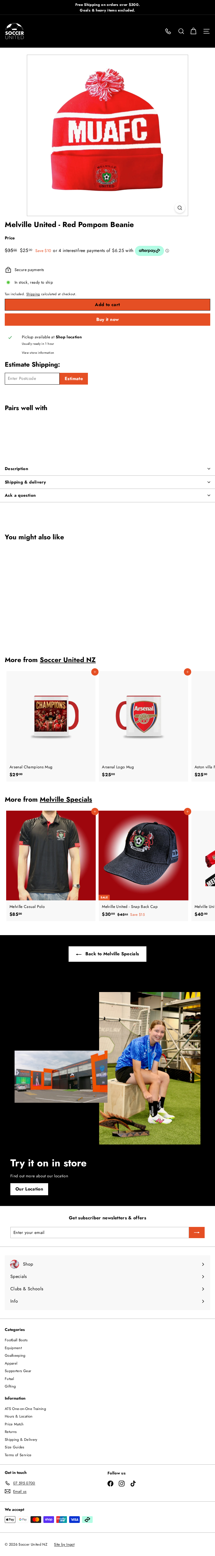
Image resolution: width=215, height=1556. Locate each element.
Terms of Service (18, 1455)
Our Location (29, 1189)
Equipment (13, 1348)
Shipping (33, 294)
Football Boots (16, 1340)
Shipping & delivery (25, 482)
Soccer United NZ (68, 660)
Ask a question (20, 495)
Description (16, 469)
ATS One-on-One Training (25, 1408)
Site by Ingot (64, 1544)
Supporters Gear (18, 1371)
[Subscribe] (197, 1232)
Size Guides (14, 1447)
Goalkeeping (15, 1355)
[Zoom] (180, 208)
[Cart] (193, 31)
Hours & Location (19, 1416)
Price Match (14, 1424)
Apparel (11, 1363)
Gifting (10, 1386)
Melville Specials (66, 799)
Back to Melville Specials (111, 954)
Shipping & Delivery (21, 1439)
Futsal (9, 1378)
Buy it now (107, 319)
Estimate (74, 378)
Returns (11, 1431)
